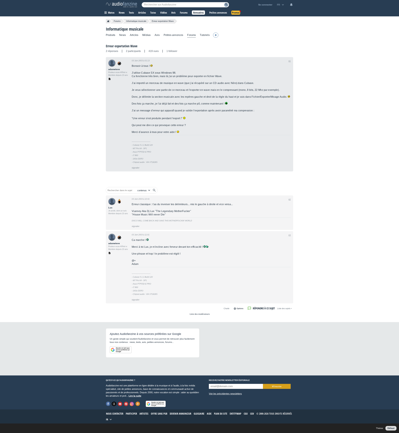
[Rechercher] (154, 190)
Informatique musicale (136, 21)
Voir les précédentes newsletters (225, 393)
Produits (110, 35)
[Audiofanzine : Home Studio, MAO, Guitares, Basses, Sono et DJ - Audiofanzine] (121, 4)
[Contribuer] (215, 35)
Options (240, 308)
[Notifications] (291, 5)
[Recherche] (226, 5)
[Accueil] (108, 21)
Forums (117, 21)
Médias (146, 35)
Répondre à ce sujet (264, 308)
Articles (134, 35)
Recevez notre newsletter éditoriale (229, 380)
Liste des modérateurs (200, 314)
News (122, 35)
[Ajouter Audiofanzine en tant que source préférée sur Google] (121, 349)
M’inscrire (276, 386)
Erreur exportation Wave (121, 46)
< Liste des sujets (284, 308)
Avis (157, 35)
